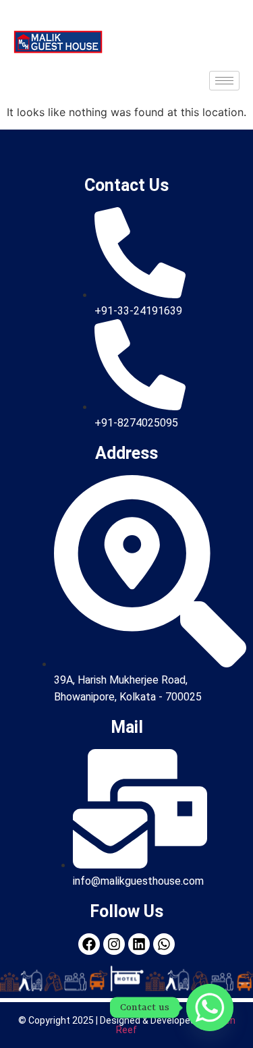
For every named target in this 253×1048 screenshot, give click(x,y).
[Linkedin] (139, 944)
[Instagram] (114, 944)
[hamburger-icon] (224, 80)
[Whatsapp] (209, 1007)
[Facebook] (89, 944)
